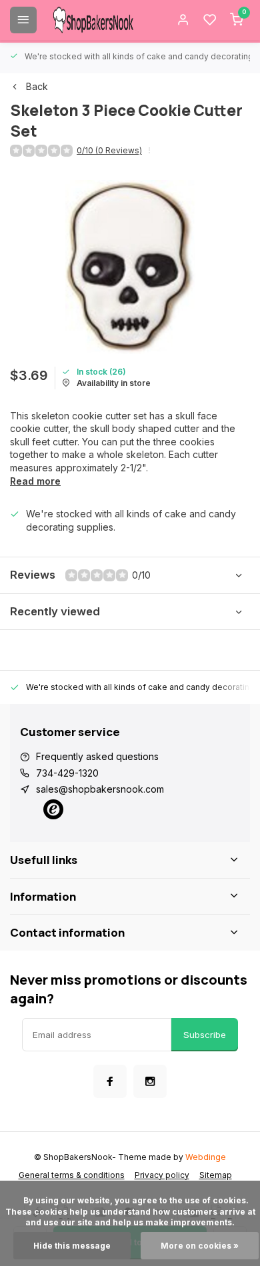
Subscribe (204, 1034)
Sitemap (215, 1175)
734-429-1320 (67, 773)
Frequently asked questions (97, 756)
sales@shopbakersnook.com (100, 789)
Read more (35, 481)
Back (37, 86)
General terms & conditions (72, 1175)
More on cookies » (200, 1246)
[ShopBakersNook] (93, 20)
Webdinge (205, 1157)
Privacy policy (162, 1175)
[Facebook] (110, 1081)
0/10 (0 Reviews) (109, 150)
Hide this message (72, 1246)
